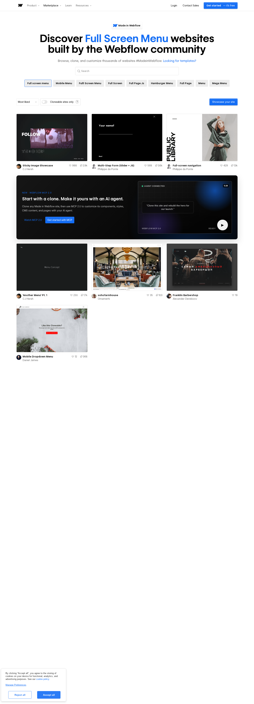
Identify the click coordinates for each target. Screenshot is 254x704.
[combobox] (27, 102)
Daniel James (30, 360)
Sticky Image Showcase (38, 165)
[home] (20, 6)
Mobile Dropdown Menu (38, 356)
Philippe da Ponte (108, 169)
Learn (68, 5)
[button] (33, 5)
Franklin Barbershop (185, 295)
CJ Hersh (28, 169)
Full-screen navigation (187, 165)
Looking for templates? (179, 61)
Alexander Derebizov (185, 298)
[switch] (44, 102)
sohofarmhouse (108, 295)
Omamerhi (104, 298)
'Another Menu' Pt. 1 (35, 295)
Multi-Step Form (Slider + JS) (116, 165)
